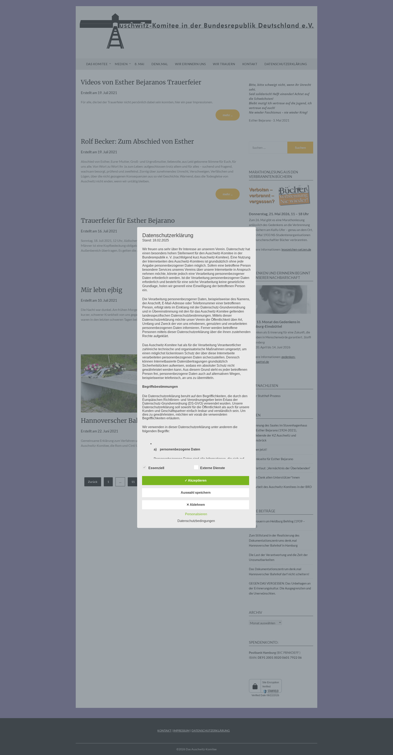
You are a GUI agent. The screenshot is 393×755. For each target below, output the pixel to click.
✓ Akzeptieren (196, 480)
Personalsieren (196, 514)
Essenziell (156, 468)
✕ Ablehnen (195, 504)
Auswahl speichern (196, 492)
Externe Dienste (212, 468)
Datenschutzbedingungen (196, 521)
